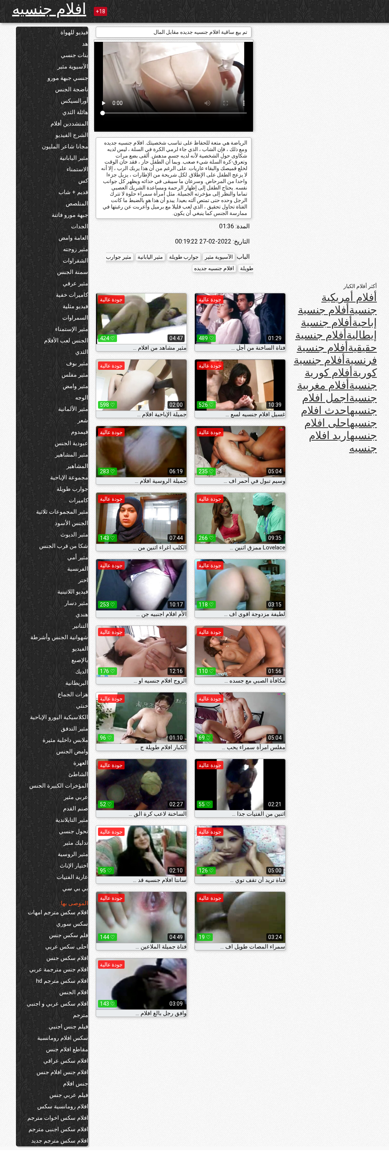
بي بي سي (75, 888)
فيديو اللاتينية (72, 591)
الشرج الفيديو (71, 135)
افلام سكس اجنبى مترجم (58, 1129)
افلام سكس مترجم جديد (59, 1140)
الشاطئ (78, 774)
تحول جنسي (73, 831)
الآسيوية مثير (72, 66)
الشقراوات (75, 260)
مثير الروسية (73, 854)
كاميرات (78, 500)
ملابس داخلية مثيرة (65, 740)
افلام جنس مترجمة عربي (58, 969)
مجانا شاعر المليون (65, 146)
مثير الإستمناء (71, 329)
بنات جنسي (74, 55)
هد (85, 43)
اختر (83, 580)
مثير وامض (75, 386)
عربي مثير (76, 797)
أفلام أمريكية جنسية (349, 303)
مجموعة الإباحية (69, 477)
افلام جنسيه (49, 9)
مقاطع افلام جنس (67, 1049)
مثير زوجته (75, 249)
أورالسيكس (74, 100)
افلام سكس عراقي (65, 1060)
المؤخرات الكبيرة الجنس (58, 785)
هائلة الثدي (75, 112)
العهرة (80, 762)
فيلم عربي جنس (68, 1095)
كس (83, 180)
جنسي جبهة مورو (67, 78)
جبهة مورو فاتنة (70, 215)
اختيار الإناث (74, 865)
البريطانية (76, 683)
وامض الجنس (72, 751)
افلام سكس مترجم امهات (58, 912)
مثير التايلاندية (71, 820)
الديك (81, 671)
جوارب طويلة (72, 488)
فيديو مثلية (75, 306)
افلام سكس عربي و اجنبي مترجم (57, 1009)
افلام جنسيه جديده (214, 268)
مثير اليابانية (74, 157)
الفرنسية (77, 568)
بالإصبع (79, 660)
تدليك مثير (75, 842)
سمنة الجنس (72, 272)
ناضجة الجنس (71, 89)
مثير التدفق (74, 728)
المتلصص (77, 203)
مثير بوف (77, 363)
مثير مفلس (75, 374)
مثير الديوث (74, 534)
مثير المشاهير (71, 454)
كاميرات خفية (72, 294)
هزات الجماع (73, 694)
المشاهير (77, 466)
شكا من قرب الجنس (63, 546)
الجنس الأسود (71, 523)
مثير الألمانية (73, 409)
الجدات (79, 226)
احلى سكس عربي (66, 946)
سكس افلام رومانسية (62, 1038)
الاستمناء (77, 169)
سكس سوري (72, 923)
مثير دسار (76, 603)
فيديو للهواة (74, 32)
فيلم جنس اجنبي (68, 1026)
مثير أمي (77, 557)
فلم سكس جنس (68, 935)
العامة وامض (73, 237)
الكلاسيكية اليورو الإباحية (59, 717)
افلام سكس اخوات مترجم (57, 1117)
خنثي (82, 705)
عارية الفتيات (72, 877)
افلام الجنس (73, 992)
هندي (82, 614)
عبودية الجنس (71, 443)
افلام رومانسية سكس (62, 1106)
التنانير (80, 625)
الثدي (81, 352)
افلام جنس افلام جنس (62, 1072)
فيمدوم (79, 431)
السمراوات (75, 317)
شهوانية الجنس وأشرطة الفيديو (59, 643)
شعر (82, 420)
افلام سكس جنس (67, 958)
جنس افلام (75, 1083)
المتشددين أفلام (69, 123)
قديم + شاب (73, 192)
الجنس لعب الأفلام (66, 340)
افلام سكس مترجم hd (62, 980)
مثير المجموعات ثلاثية (62, 511)
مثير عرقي (75, 283)
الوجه (81, 397)
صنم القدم (75, 808)
